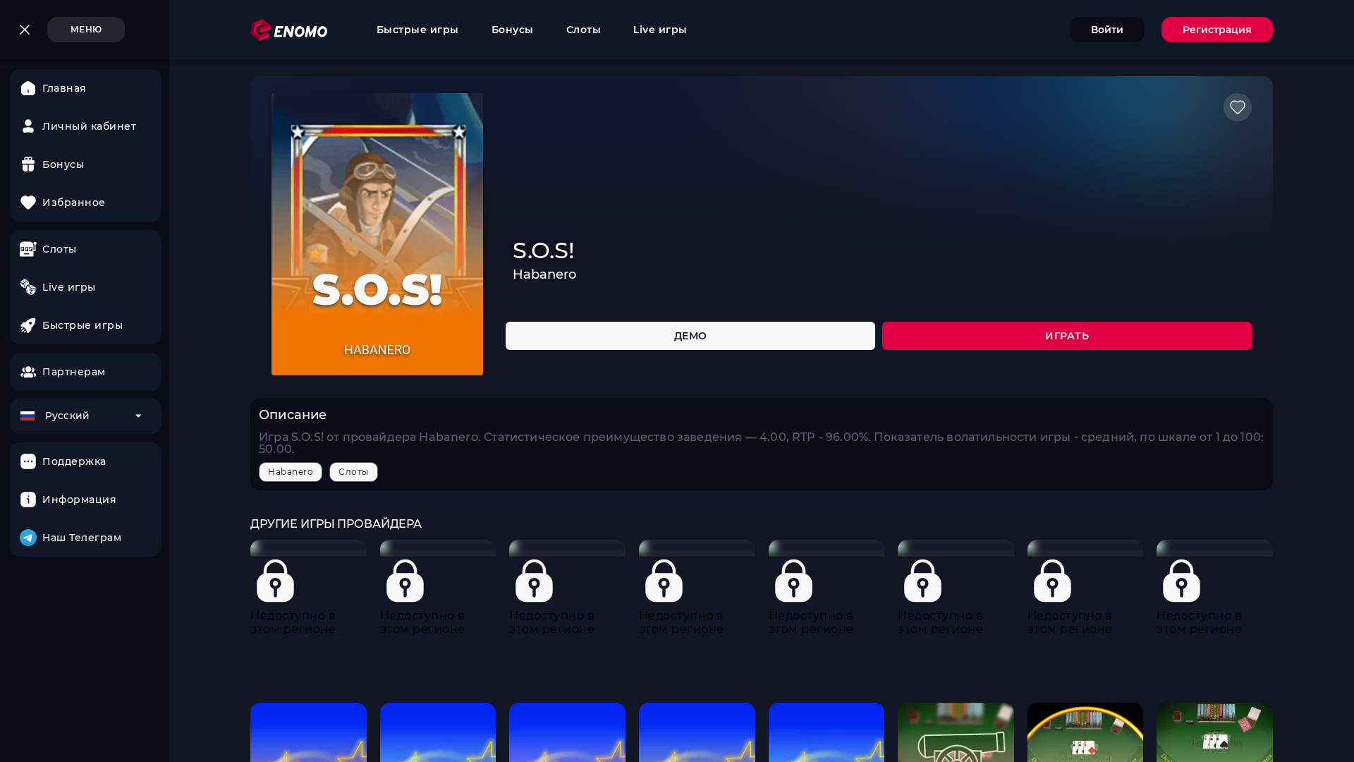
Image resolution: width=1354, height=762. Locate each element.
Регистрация (1217, 29)
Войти (1107, 29)
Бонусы (513, 29)
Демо (690, 335)
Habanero (290, 471)
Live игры (660, 29)
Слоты (584, 29)
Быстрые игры (418, 29)
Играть (1067, 335)
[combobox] (85, 416)
